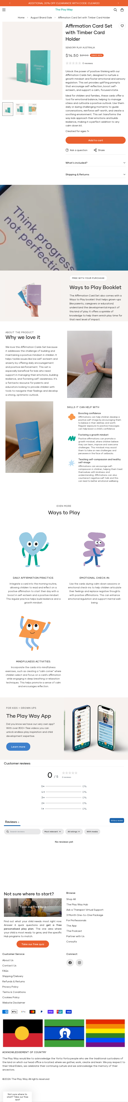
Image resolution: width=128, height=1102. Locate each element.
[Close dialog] (95, 514)
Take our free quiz (64, 581)
